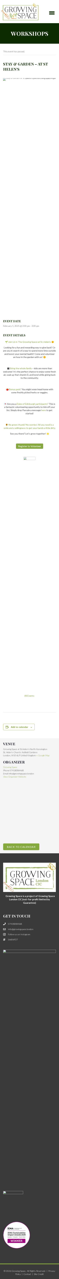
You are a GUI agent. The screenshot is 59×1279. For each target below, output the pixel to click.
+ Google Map (42, 755)
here (43, 410)
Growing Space (10, 767)
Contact (27, 1274)
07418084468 (15, 923)
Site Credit (39, 1274)
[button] (52, 13)
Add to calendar (19, 727)
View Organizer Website (14, 776)
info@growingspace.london (20, 929)
